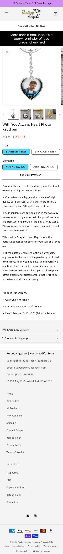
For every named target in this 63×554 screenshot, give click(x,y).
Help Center (13, 472)
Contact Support (15, 430)
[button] (6, 13)
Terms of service (51, 546)
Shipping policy (23, 551)
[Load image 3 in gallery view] (38, 114)
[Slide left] (3, 115)
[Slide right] (59, 115)
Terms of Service (15, 452)
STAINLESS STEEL (16, 151)
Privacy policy (34, 546)
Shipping (11, 423)
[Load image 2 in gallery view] (25, 114)
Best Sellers (12, 401)
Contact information (41, 551)
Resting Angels (24, 542)
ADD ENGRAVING (43, 166)
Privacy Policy (13, 445)
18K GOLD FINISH (45, 151)
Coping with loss (15, 487)
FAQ (8, 480)
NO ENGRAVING (15, 166)
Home (9, 393)
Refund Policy (13, 437)
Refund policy (18, 546)
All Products (13, 408)
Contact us (12, 502)
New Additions (14, 415)
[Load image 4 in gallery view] (50, 114)
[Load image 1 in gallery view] (13, 114)
